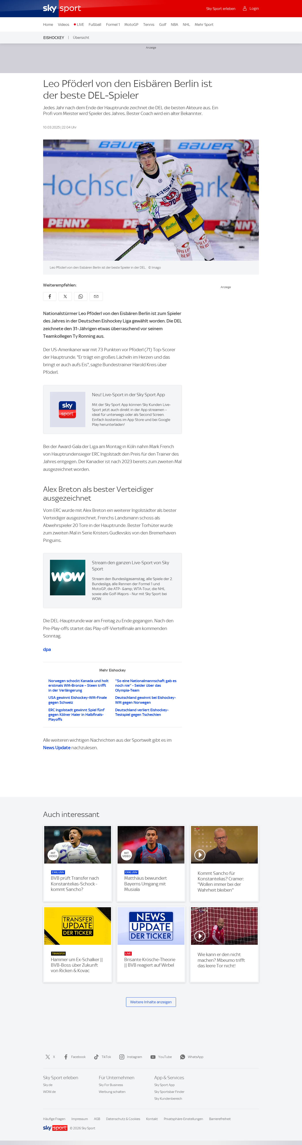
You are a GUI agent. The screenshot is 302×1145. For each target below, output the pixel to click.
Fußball (95, 24)
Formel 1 (113, 24)
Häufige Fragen (54, 1119)
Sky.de (47, 1085)
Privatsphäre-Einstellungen (183, 1119)
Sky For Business (111, 1085)
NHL (186, 24)
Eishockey (53, 37)
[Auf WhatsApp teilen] (80, 296)
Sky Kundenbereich (168, 1099)
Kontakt (152, 1119)
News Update (57, 747)
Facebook (78, 1057)
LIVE (80, 24)
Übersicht (81, 37)
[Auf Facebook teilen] (49, 296)
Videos (63, 24)
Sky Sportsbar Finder (169, 1092)
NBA (174, 24)
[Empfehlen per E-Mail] (96, 296)
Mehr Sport (204, 24)
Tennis (148, 24)
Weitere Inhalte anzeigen (151, 1002)
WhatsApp (195, 1057)
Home (48, 24)
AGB (97, 1119)
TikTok (106, 1057)
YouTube (165, 1057)
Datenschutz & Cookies (123, 1119)
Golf (162, 24)
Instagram (134, 1057)
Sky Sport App (164, 1085)
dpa (47, 649)
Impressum (79, 1119)
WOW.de (49, 1092)
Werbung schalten (112, 1092)
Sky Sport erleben (220, 8)
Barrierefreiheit (220, 1119)
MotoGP (131, 24)
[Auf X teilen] (65, 296)
